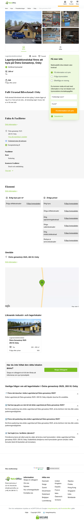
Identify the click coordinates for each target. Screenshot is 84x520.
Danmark (45, 481)
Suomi (44, 487)
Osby (34, 8)
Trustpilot (52, 124)
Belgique (45, 497)
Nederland (46, 494)
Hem (6, 8)
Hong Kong (72, 487)
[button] (35, 321)
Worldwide (71, 497)
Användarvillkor (66, 508)
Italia (56, 493)
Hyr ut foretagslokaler (31, 490)
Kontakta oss (28, 493)
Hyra (11, 8)
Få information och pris (62, 72)
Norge (44, 484)
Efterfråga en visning (61, 80)
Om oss (26, 483)
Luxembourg (46, 501)
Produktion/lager (20, 8)
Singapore (71, 491)
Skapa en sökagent (31, 480)
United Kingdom (58, 482)
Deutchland (46, 491)
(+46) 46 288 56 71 (11, 490)
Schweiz (58, 500)
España (57, 487)
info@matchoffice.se (11, 488)
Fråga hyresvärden (61, 76)
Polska (70, 484)
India (69, 494)
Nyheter (26, 486)
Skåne (29, 8)
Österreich (58, 496)
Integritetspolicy (53, 508)
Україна (70, 481)
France (57, 490)
